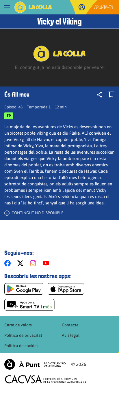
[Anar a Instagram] (34, 263)
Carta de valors (18, 325)
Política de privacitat (23, 335)
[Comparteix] (99, 94)
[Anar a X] (21, 263)
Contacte (70, 325)
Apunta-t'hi (105, 7)
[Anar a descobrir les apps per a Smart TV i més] (29, 305)
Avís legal (70, 335)
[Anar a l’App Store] (66, 289)
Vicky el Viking (59, 21)
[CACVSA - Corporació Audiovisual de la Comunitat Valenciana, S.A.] (46, 379)
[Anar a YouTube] (47, 263)
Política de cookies (21, 345)
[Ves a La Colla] (33, 7)
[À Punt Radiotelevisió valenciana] (35, 364)
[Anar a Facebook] (8, 263)
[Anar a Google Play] (23, 289)
